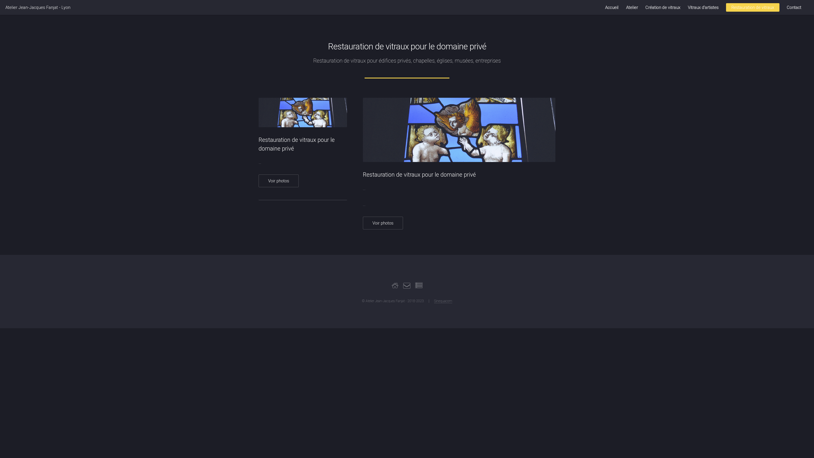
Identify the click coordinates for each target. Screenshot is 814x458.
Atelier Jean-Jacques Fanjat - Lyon (37, 7)
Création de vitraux (662, 7)
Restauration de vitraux (752, 7)
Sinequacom (443, 301)
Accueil (612, 7)
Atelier (632, 7)
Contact (794, 7)
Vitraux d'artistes (703, 7)
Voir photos (278, 180)
